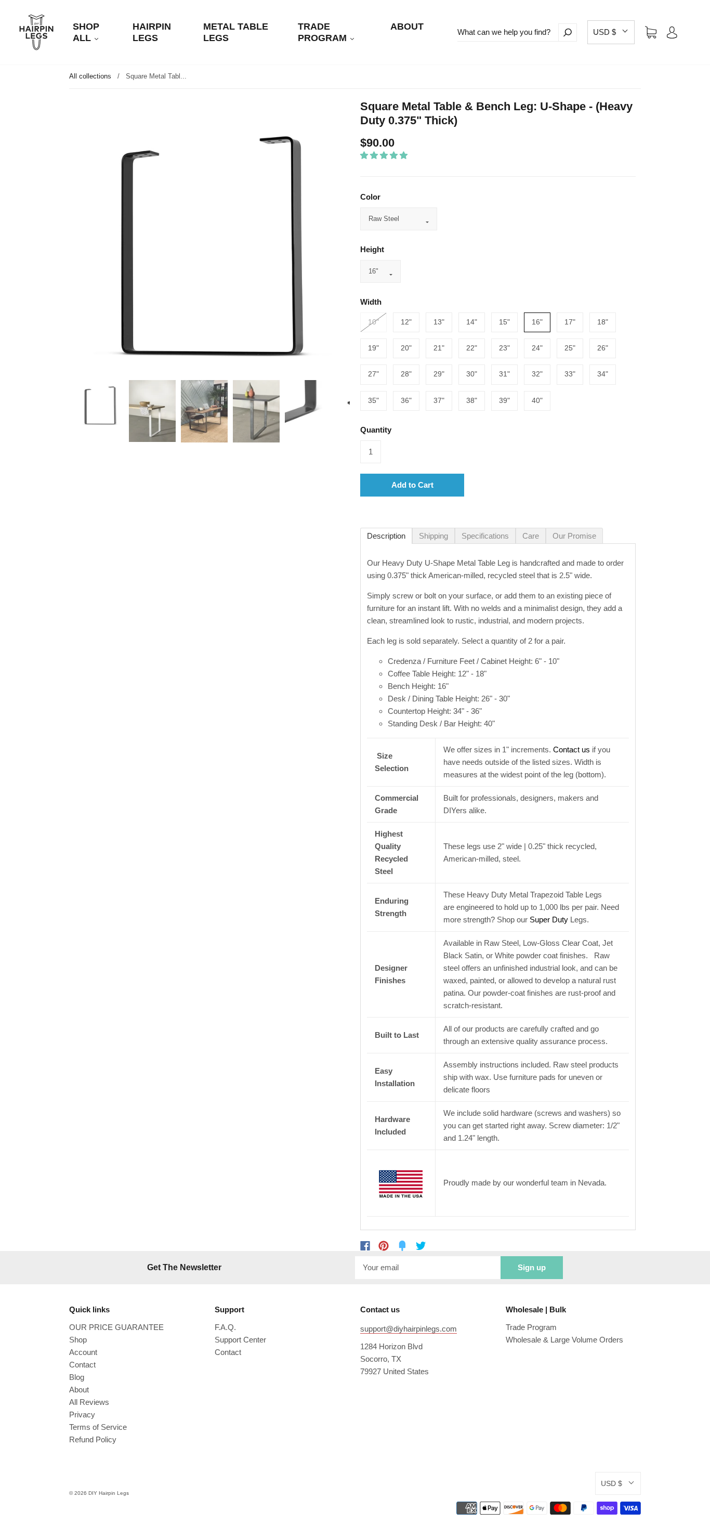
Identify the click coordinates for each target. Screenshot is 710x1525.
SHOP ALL (86, 32)
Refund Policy (92, 1439)
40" (537, 400)
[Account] (672, 32)
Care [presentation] (530, 535)
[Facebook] (365, 1246)
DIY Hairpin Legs (108, 1493)
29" (438, 374)
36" (406, 400)
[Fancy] (402, 1246)
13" (438, 322)
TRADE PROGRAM (323, 32)
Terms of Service (98, 1427)
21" (438, 348)
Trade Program (531, 1327)
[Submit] (567, 32)
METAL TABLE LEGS (235, 32)
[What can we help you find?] (507, 32)
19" (373, 348)
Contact (82, 1364)
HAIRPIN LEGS (152, 32)
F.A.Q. (225, 1327)
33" (569, 374)
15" (504, 322)
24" (537, 348)
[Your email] (428, 1267)
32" (537, 374)
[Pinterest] (383, 1246)
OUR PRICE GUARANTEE (116, 1327)
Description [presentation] (386, 535)
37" (438, 400)
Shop (78, 1339)
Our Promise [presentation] (574, 535)
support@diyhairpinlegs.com (408, 1328)
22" (471, 348)
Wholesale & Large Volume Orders (564, 1339)
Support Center (240, 1339)
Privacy (82, 1414)
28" (406, 374)
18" (602, 322)
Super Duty (549, 919)
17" (569, 322)
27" (373, 374)
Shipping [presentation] (433, 535)
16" (537, 322)
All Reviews (89, 1402)
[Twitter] (421, 1246)
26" (602, 348)
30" (471, 374)
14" (471, 322)
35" (373, 400)
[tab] (386, 536)
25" (569, 348)
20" (406, 348)
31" (504, 374)
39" (504, 400)
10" (373, 322)
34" (602, 374)
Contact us (571, 749)
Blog (76, 1377)
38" (471, 400)
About (79, 1389)
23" (504, 348)
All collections (90, 76)
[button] (611, 32)
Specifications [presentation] (485, 535)
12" (406, 322)
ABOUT (407, 26)
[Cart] (650, 32)
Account (83, 1352)
